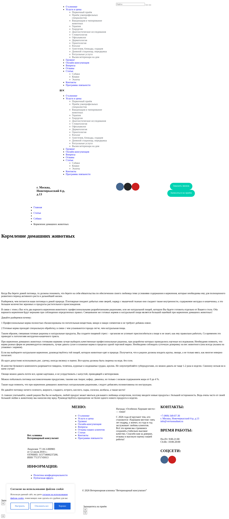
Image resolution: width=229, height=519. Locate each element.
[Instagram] (128, 187)
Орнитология (79, 43)
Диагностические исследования (89, 32)
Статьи (69, 71)
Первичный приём (82, 12)
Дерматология (79, 40)
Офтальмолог (79, 37)
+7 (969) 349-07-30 (93, 187)
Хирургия (77, 29)
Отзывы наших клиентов (91, 429)
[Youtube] (135, 187)
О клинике (71, 6)
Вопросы (70, 65)
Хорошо (62, 506)
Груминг (70, 60)
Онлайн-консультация (77, 62)
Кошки (75, 76)
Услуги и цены (73, 9)
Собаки (76, 74)
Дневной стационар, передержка (89, 51)
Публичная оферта (43, 478)
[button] (86, 90)
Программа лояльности (78, 85)
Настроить (20, 506)
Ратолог (76, 46)
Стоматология (79, 34)
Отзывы (70, 68)
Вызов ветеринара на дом (85, 57)
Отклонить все (41, 506)
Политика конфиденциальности (50, 475)
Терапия (76, 26)
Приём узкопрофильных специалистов (85, 16)
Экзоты (76, 79)
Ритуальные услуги (82, 54)
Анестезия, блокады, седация (87, 48)
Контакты (71, 82)
